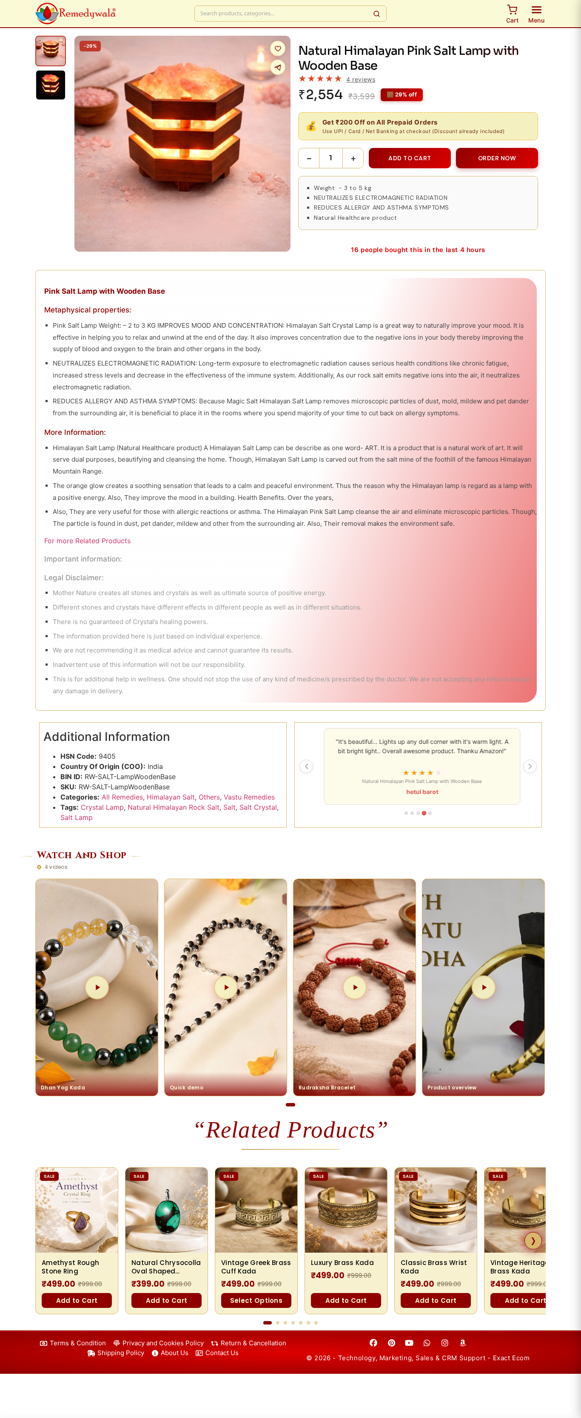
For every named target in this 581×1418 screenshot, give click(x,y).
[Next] (530, 766)
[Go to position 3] (285, 1322)
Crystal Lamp (102, 807)
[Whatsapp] (427, 1343)
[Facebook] (373, 1343)
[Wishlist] (106, 1178)
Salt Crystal (258, 807)
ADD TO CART (409, 158)
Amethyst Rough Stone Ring (70, 1267)
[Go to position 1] (267, 1322)
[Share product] (277, 67)
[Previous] (306, 766)
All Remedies (122, 797)
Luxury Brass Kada (342, 1263)
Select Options (256, 1300)
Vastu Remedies (249, 797)
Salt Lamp (76, 817)
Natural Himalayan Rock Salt (173, 807)
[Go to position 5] (300, 1322)
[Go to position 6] (308, 1322)
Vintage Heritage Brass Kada (519, 1267)
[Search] (376, 13)
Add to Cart (76, 1300)
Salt (229, 807)
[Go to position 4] (293, 1322)
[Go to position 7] (316, 1322)
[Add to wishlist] (277, 48)
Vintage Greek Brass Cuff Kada (256, 1267)
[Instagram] (445, 1343)
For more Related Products (87, 540)
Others (209, 797)
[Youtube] (409, 1343)
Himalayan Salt (171, 797)
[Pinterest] (391, 1343)
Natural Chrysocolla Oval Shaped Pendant (166, 1267)
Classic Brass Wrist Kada (434, 1267)
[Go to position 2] (277, 1322)
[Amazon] (462, 1343)
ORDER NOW (497, 158)
